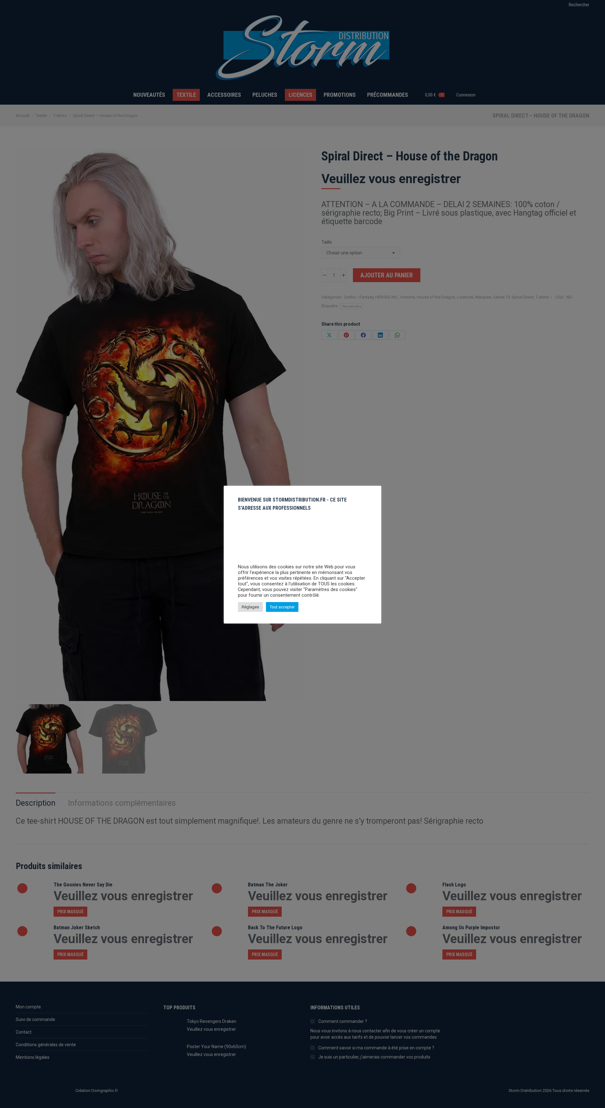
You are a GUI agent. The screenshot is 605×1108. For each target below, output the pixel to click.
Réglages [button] (250, 607)
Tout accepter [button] (282, 607)
